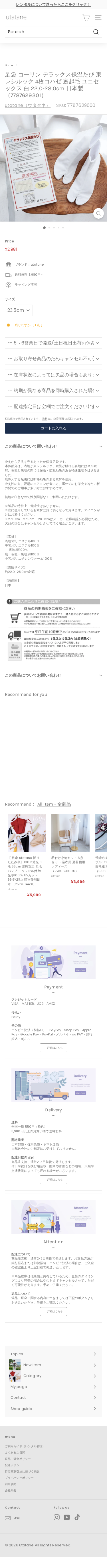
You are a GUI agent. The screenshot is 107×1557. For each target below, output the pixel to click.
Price (9, 241)
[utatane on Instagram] (57, 1517)
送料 (44, 418)
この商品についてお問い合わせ (33, 675)
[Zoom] (98, 213)
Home (9, 65)
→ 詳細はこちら (53, 1047)
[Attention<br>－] (53, 1217)
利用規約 (10, 1484)
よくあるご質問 (15, 1452)
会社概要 (10, 1490)
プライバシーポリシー (19, 1478)
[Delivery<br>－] (53, 1085)
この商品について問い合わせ (31, 446)
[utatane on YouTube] (67, 1517)
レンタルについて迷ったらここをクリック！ (53, 4)
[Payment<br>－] (53, 962)
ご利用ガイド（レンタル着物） (25, 1446)
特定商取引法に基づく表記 (22, 1471)
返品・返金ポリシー (18, 1459)
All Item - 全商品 (54, 804)
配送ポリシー (13, 1465)
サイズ (10, 299)
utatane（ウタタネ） (28, 105)
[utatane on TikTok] (77, 1517)
